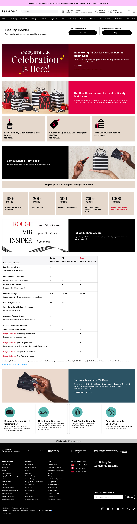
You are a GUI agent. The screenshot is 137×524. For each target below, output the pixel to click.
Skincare (43, 19)
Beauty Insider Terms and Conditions (14, 364)
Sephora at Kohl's (53, 487)
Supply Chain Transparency (10, 476)
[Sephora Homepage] (9, 11)
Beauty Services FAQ (54, 484)
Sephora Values (6, 473)
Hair (62, 19)
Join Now (82, 33)
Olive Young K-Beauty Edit (18, 19)
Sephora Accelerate (7, 493)
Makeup (33, 19)
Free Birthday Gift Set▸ (11, 267)
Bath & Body (72, 19)
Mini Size (83, 19)
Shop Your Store (29, 496)
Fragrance (53, 19)
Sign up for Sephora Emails (104, 492)
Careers (4, 470)
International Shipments (55, 479)
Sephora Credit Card (31, 467)
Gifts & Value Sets (105, 19)
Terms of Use (15, 510)
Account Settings (30, 479)
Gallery (27, 470)
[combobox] (39, 11)
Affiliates (4, 479)
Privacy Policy (6, 510)
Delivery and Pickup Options (56, 470)
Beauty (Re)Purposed (8, 496)
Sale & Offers (130, 19)
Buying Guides (52, 482)
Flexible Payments (53, 493)
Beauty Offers (29, 487)
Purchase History (30, 476)
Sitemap (32, 510)
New (3, 19)
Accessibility (51, 496)
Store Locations (52, 490)
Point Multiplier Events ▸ (12, 303)
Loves (26, 493)
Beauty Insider (29, 464)
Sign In (116, 33)
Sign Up (130, 497)
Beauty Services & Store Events (34, 482)
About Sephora (6, 464)
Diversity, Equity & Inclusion (10, 490)
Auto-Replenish (29, 484)
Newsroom (5, 467)
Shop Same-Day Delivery (32, 499)
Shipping (50, 473)
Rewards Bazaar (30, 490)
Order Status (28, 473)
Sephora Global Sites (8, 487)
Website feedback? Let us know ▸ (68, 441)
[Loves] (128, 11)
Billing (50, 476)
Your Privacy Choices (42, 510)
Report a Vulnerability (8, 499)
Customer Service (53, 464)
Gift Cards (118, 19)
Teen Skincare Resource (55, 499)
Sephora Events (6, 482)
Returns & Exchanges (54, 467)
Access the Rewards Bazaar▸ (13, 316)
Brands (92, 19)
